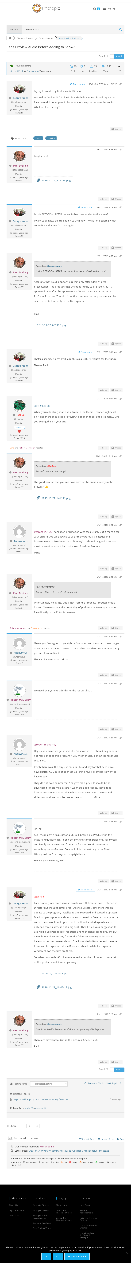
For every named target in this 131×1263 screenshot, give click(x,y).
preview (52, 138)
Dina (12, 447)
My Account (61, 1205)
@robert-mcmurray (45, 744)
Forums (14, 29)
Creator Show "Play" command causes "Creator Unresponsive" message (68, 1150)
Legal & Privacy (16, 1210)
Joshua (20, 414)
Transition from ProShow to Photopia (87, 1235)
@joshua (51, 466)
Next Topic (112, 1083)
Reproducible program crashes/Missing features (40, 1099)
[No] (127, 1253)
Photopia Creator (41, 1210)
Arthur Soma (47, 1146)
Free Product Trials (42, 1228)
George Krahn (21, 97)
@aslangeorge (54, 266)
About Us (13, 1205)
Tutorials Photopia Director (89, 1219)
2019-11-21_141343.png (56, 498)
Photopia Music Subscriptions (40, 1216)
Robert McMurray (27, 447)
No (57, 1256)
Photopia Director (41, 1205)
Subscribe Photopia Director (64, 1211)
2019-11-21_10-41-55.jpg (52, 973)
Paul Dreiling (20, 165)
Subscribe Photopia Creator (64, 1219)
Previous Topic (95, 1083)
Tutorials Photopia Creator (89, 1226)
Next (118, 56)
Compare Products (42, 1223)
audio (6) (29, 1108)
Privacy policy (77, 1256)
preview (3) (40, 1108)
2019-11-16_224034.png (56, 180)
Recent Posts (32, 29)
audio (39, 138)
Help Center (86, 1205)
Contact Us (14, 1215)
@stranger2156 (43, 531)
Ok (46, 1256)
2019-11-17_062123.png (51, 325)
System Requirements (86, 1211)
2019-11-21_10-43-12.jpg (56, 987)
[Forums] (9, 38)
